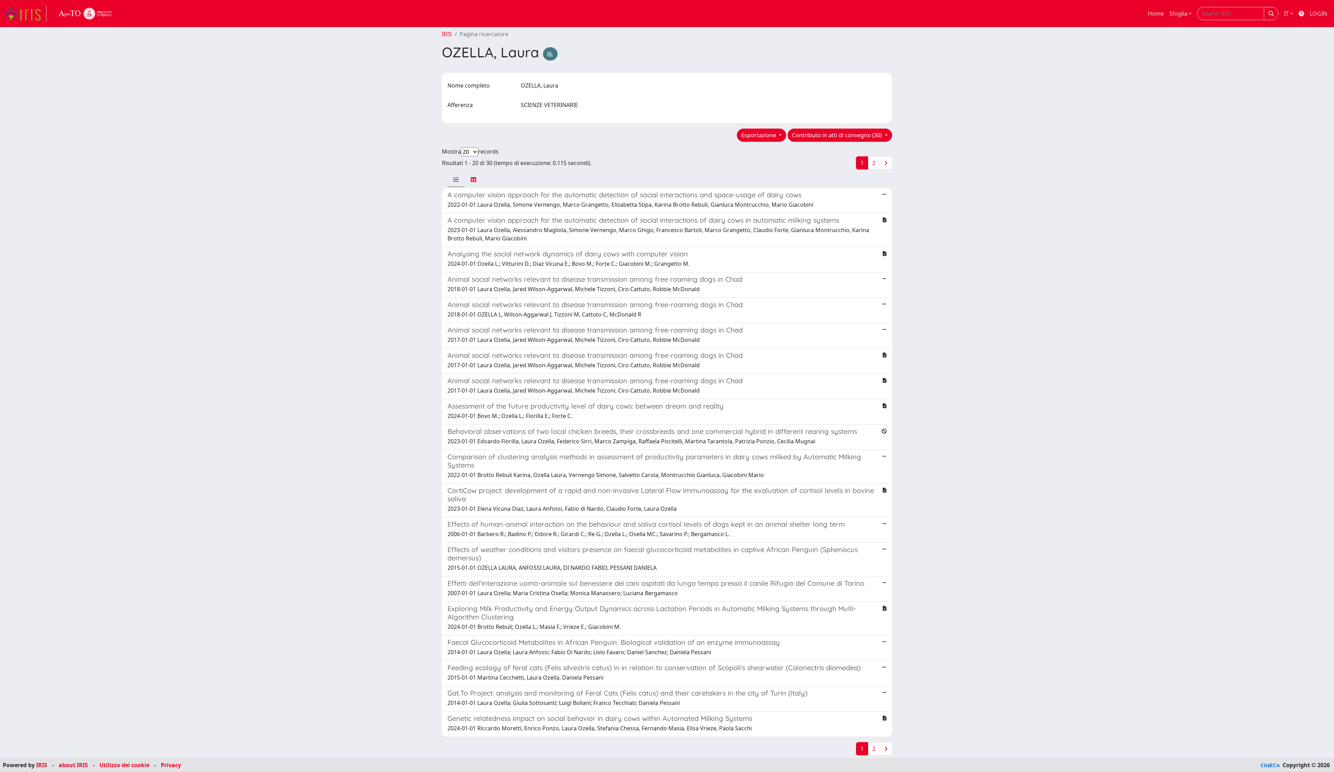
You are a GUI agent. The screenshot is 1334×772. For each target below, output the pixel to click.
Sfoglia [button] (1178, 13)
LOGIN (1318, 13)
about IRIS (73, 765)
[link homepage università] (85, 13)
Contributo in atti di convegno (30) (837, 135)
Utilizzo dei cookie (124, 765)
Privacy (171, 765)
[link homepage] (25, 13)
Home (1156, 13)
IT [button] (1286, 13)
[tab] (456, 179)
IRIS (447, 34)
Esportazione (759, 135)
